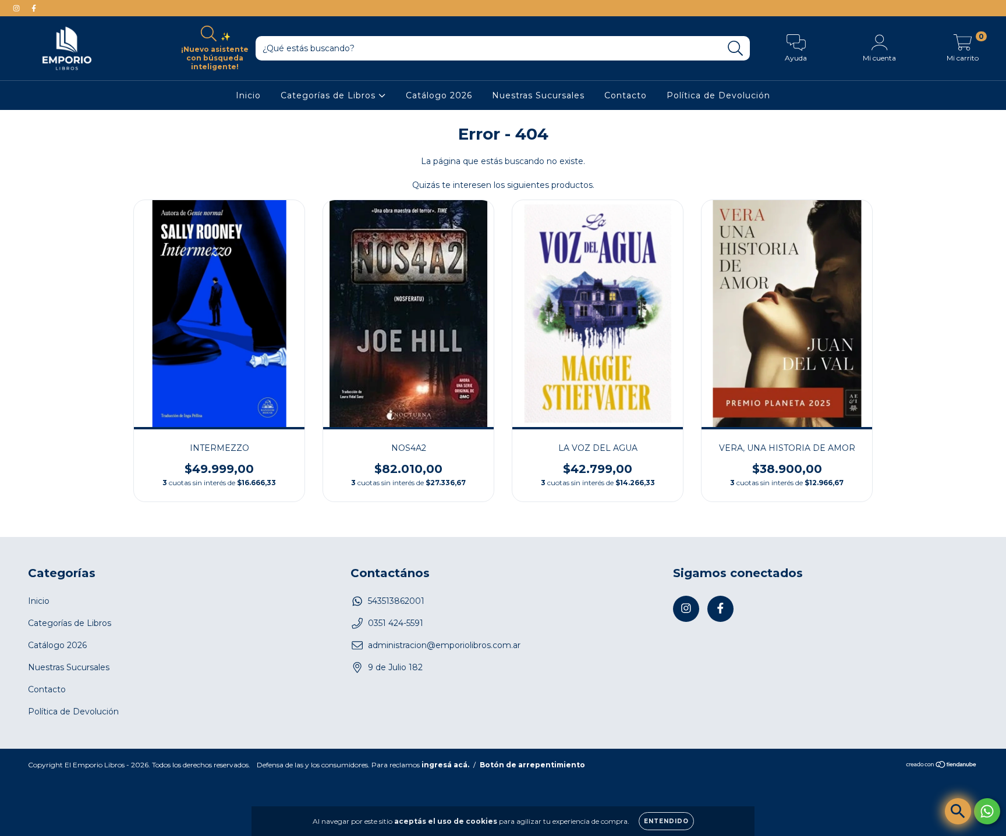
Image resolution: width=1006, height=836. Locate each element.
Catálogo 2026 (439, 95)
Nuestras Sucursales (538, 95)
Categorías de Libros (329, 95)
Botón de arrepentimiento (532, 764)
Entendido (666, 821)
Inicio (248, 95)
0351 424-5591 (395, 623)
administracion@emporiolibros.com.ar (444, 645)
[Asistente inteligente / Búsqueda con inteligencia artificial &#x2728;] (958, 811)
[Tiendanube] (941, 765)
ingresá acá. (445, 764)
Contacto (625, 95)
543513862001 (396, 601)
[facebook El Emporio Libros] (33, 8)
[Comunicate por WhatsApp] (987, 811)
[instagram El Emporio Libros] (17, 8)
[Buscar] (735, 48)
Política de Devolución (718, 95)
